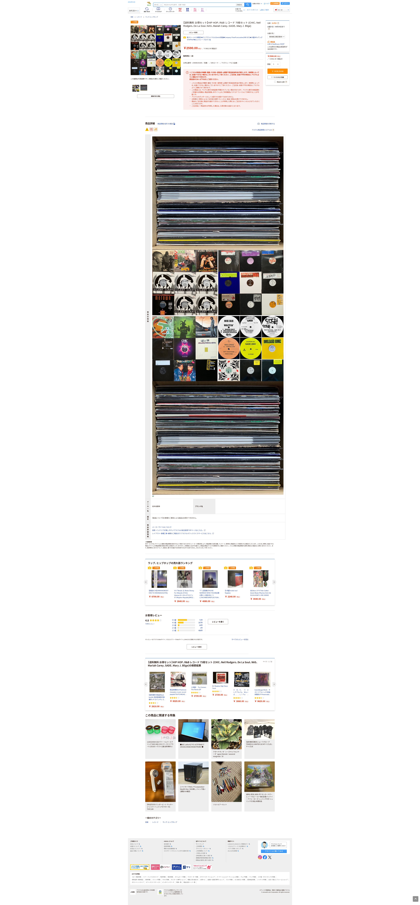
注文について (134, 844)
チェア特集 (244, 877)
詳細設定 (239, 4)
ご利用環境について (202, 851)
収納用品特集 (251, 880)
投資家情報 (167, 846)
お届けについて (134, 846)
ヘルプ (267, 3)
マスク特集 (229, 880)
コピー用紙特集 (136, 877)
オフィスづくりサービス (153, 882)
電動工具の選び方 (193, 880)
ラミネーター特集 (193, 877)
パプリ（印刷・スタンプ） (235, 848)
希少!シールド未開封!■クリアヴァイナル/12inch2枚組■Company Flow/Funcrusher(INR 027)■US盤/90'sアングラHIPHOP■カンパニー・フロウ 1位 (224, 39)
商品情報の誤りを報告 (165, 124)
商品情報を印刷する (268, 124)
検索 (247, 5)
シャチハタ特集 (261, 880)
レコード (139, 17)
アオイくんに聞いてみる (274, 851)
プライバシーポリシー (202, 848)
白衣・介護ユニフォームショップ (277, 880)
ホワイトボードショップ (207, 877)
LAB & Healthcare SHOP (275, 44)
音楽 (132, 17)
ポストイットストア (138, 882)
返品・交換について (135, 851)
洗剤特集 (147, 880)
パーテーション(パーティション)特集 (228, 877)
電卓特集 (163, 877)
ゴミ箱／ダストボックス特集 (266, 877)
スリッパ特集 (156, 880)
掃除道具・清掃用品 (137, 880)
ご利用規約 (199, 846)
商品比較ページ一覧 (189, 882)
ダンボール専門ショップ (178, 880)
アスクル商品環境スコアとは (262, 130)
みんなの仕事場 (232, 851)
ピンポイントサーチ (168, 882)
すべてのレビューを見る (240, 639)
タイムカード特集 (180, 877)
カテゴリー (133, 11)
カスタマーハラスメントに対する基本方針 (176, 851)
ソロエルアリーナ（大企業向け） (237, 846)
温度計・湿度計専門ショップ (215, 880)
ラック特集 (252, 877)
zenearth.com (131, 2)
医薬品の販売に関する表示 (204, 860)
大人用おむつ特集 (240, 880)
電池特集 (170, 877)
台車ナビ (202, 880)
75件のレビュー (150, 624)
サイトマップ (200, 844)
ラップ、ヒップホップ (151, 17)
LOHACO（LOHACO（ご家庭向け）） (238, 844)
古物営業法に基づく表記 (203, 855)
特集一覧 (178, 882)
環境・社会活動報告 (169, 848)
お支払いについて (135, 848)
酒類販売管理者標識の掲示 (204, 858)
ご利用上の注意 (200, 853)
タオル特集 (165, 880)
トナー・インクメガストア (150, 877)
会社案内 (166, 844)
